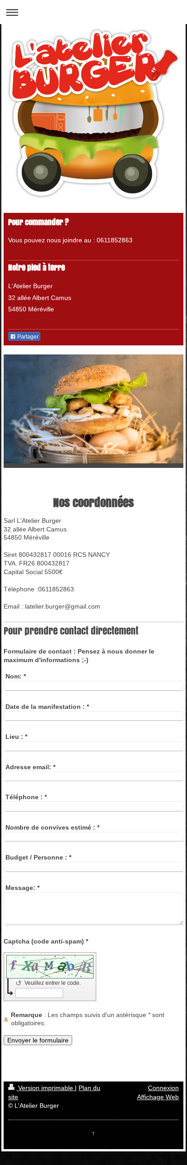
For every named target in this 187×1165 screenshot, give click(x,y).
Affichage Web (158, 1097)
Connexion (163, 1087)
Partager (27, 337)
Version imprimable (45, 1087)
